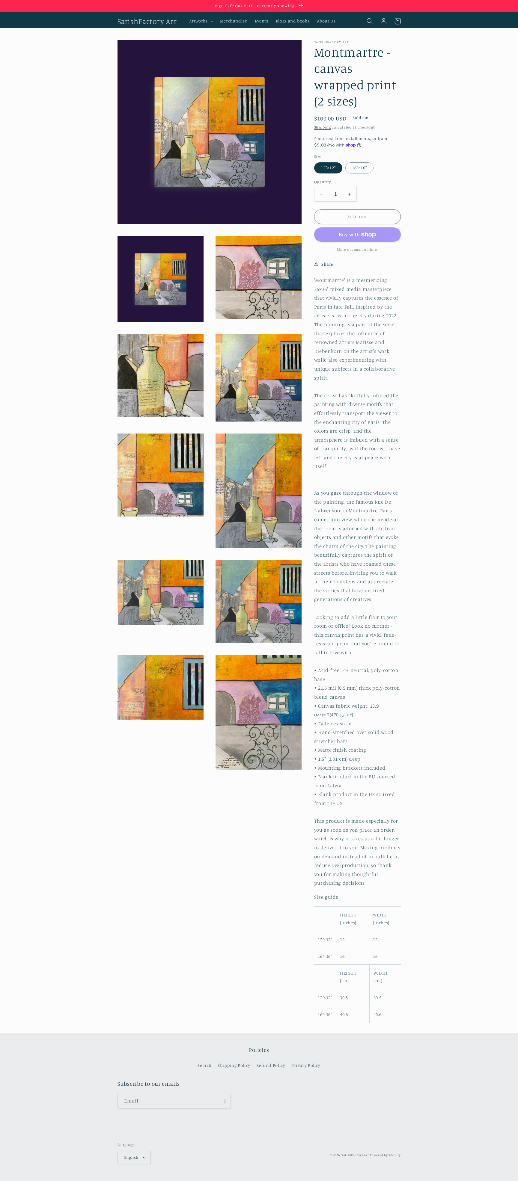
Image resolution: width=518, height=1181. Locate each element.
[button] (200, 21)
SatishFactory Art (355, 1155)
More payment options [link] (357, 249)
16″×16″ (359, 167)
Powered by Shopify (385, 1155)
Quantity (322, 181)
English (131, 1157)
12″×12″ (328, 167)
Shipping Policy (234, 1065)
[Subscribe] (223, 1101)
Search (205, 1065)
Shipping (322, 127)
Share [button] (327, 264)
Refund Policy (270, 1065)
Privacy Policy (305, 1065)
